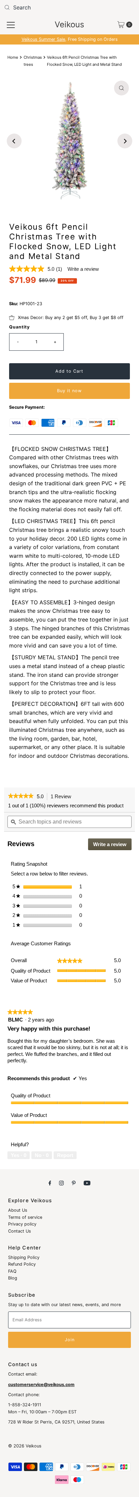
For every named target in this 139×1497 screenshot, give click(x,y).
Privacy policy (22, 1224)
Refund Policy (22, 1264)
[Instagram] (61, 1182)
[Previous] (14, 141)
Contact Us (19, 1231)
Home (12, 57)
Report (65, 1155)
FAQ (12, 1271)
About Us (17, 1210)
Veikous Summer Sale (43, 39)
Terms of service (25, 1217)
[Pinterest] (74, 1182)
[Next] (124, 141)
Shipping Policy (23, 1257)
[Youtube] (87, 1182)
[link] (20, 796)
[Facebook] (50, 1182)
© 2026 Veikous (24, 1445)
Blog (12, 1277)
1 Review (63, 797)
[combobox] (69, 7)
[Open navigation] (11, 25)
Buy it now (69, 390)
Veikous (69, 24)
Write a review (83, 269)
